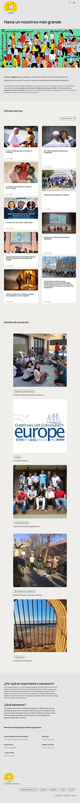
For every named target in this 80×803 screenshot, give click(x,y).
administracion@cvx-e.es (28, 789)
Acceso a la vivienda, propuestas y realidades (57, 238)
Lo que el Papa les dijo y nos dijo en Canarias (19, 151)
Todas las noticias (66, 118)
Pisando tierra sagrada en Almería (56, 195)
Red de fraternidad (21, 523)
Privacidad (66, 795)
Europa (17, 457)
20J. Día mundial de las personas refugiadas (56, 151)
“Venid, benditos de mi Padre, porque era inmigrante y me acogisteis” (20, 295)
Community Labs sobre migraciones (19, 222)
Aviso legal (58, 795)
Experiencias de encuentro (24, 391)
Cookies (73, 795)
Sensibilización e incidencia (25, 591)
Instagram (53, 789)
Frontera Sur (19, 657)
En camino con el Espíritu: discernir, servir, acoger (19, 187)
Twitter (63, 789)
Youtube (71, 789)
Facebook (43, 789)
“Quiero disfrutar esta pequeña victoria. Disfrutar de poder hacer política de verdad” (21, 258)
